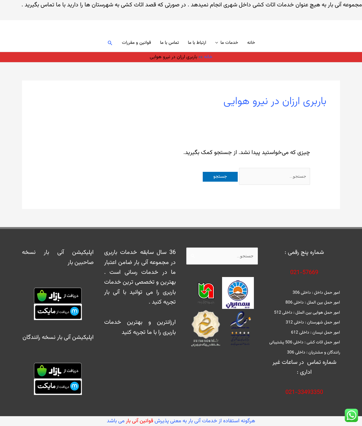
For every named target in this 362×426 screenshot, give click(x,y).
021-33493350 (304, 392)
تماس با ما (169, 42)
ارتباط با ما (197, 42)
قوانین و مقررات (136, 42)
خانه (251, 42)
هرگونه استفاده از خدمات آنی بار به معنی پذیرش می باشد (181, 421)
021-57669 (304, 272)
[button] (110, 43)
